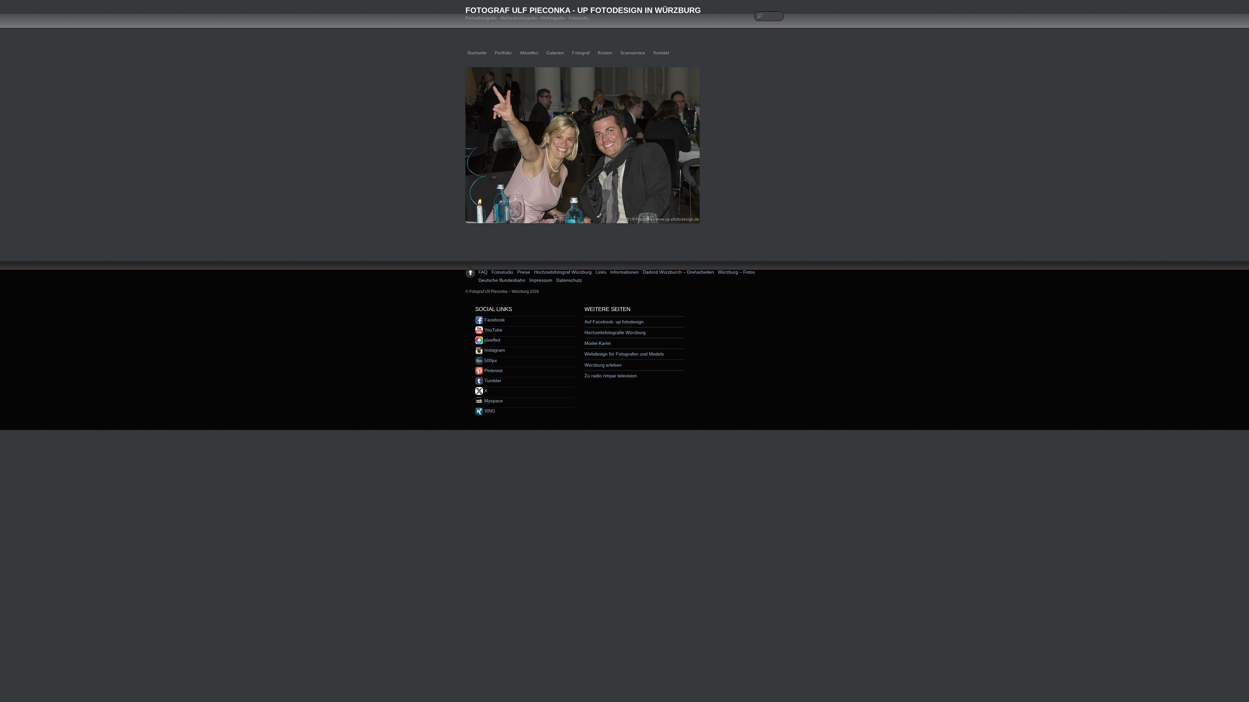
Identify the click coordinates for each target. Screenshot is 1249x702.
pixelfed (491, 340)
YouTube (493, 329)
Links (601, 272)
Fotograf (581, 52)
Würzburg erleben (603, 365)
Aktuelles (529, 52)
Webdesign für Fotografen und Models (624, 354)
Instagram (494, 350)
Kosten (605, 52)
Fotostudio (502, 272)
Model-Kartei (597, 343)
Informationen (624, 272)
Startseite (477, 52)
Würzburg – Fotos (736, 272)
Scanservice (632, 52)
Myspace (493, 400)
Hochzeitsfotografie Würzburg (615, 332)
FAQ (483, 272)
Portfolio (503, 52)
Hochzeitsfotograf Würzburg (563, 272)
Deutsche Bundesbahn (501, 280)
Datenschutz (569, 280)
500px (490, 360)
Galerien (555, 52)
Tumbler (492, 380)
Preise (523, 272)
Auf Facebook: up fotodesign (614, 321)
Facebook (494, 319)
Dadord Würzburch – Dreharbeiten (678, 272)
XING (489, 410)
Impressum (540, 280)
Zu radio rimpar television (610, 375)
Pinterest (493, 370)
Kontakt (661, 52)
